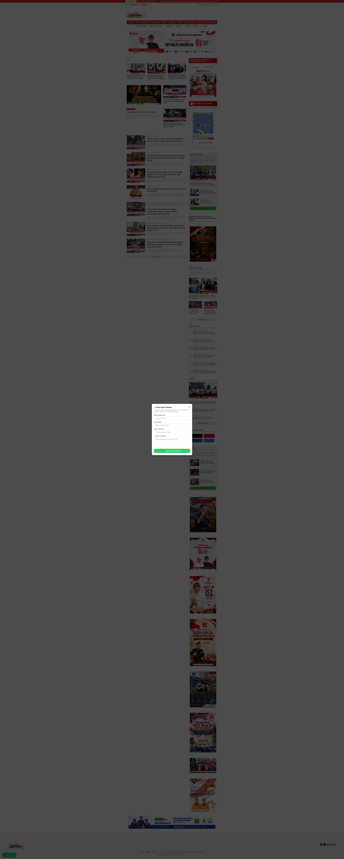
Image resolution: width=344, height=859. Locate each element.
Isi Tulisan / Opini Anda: (160, 436)
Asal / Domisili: (158, 422)
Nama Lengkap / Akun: (160, 415)
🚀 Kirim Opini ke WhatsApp (172, 451)
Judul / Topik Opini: (159, 429)
